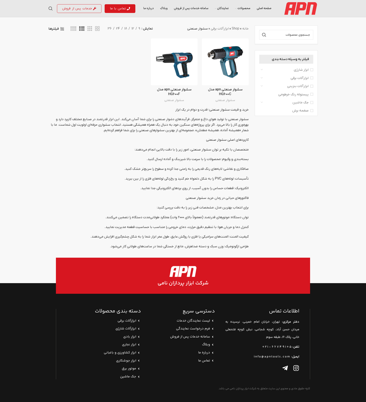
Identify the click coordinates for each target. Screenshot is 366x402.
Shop (235, 29)
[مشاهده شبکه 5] (73, 29)
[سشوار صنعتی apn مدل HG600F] (174, 61)
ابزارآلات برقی (300, 78)
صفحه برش (300, 110)
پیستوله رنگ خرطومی (293, 94)
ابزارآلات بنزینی (298, 86)
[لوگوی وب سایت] (300, 8)
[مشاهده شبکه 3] (89, 29)
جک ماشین (301, 102)
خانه (245, 29)
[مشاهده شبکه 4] (81, 29)
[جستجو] (50, 8)
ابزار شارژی (301, 70)
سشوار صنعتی (225, 100)
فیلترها (54, 29)
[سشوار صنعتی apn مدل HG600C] (225, 61)
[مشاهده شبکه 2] (97, 29)
